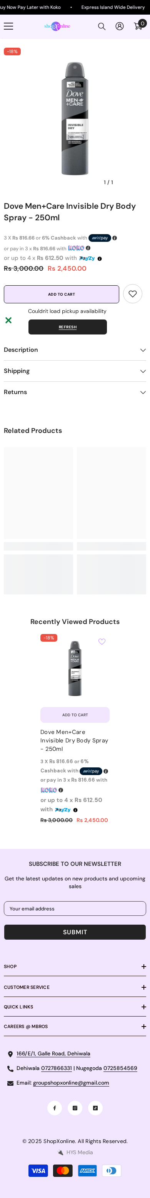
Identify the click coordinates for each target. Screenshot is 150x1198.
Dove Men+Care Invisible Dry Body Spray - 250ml (74, 740)
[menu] (8, 26)
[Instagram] (75, 1108)
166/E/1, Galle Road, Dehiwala (53, 1053)
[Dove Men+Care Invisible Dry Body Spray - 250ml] (75, 668)
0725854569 (120, 1068)
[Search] (102, 26)
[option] (75, 119)
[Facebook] (54, 1108)
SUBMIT (75, 932)
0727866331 (56, 1068)
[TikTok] (95, 1108)
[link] (132, 293)
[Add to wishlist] (102, 641)
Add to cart (61, 294)
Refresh (68, 326)
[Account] (120, 26)
